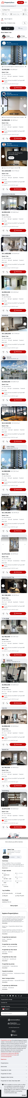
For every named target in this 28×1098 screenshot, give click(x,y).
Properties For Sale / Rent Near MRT (10, 1081)
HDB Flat (8, 919)
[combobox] (13, 10)
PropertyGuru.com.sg (6, 1040)
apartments (11, 1053)
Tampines (4, 987)
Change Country (5, 1006)
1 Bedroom (9, 939)
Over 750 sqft (5, 959)
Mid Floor (10, 951)
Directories (4, 1066)
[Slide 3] (12, 208)
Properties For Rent (6, 1073)
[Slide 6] (14, 63)
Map (21, 28)
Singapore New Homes (7, 1077)
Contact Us (4, 1002)
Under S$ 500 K (14, 966)
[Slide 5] (12, 63)
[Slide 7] (15, 63)
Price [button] (18, 857)
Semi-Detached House (15, 921)
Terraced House (18, 920)
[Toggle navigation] (25, 2)
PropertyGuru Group (6, 999)
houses (15, 1055)
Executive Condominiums (7, 1055)
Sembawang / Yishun (19, 973)
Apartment (20, 919)
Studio (3, 939)
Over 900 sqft (13, 959)
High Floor (4, 951)
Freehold (4, 946)
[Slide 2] (11, 208)
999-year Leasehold (12, 946)
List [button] (8, 28)
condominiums (4, 1053)
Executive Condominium (8, 920)
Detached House (6, 921)
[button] (2, 18)
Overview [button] (5, 857)
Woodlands (11, 987)
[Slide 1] (10, 208)
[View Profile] (14, 43)
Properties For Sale (6, 1070)
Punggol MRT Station (20, 980)
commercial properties (6, 1056)
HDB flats (16, 1053)
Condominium (14, 919)
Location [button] (12, 857)
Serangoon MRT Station (7, 980)
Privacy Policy (7, 1089)
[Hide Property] (21, 48)
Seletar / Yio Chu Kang (7, 973)
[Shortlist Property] (24, 48)
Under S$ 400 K (5, 966)
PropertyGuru (4, 1063)
